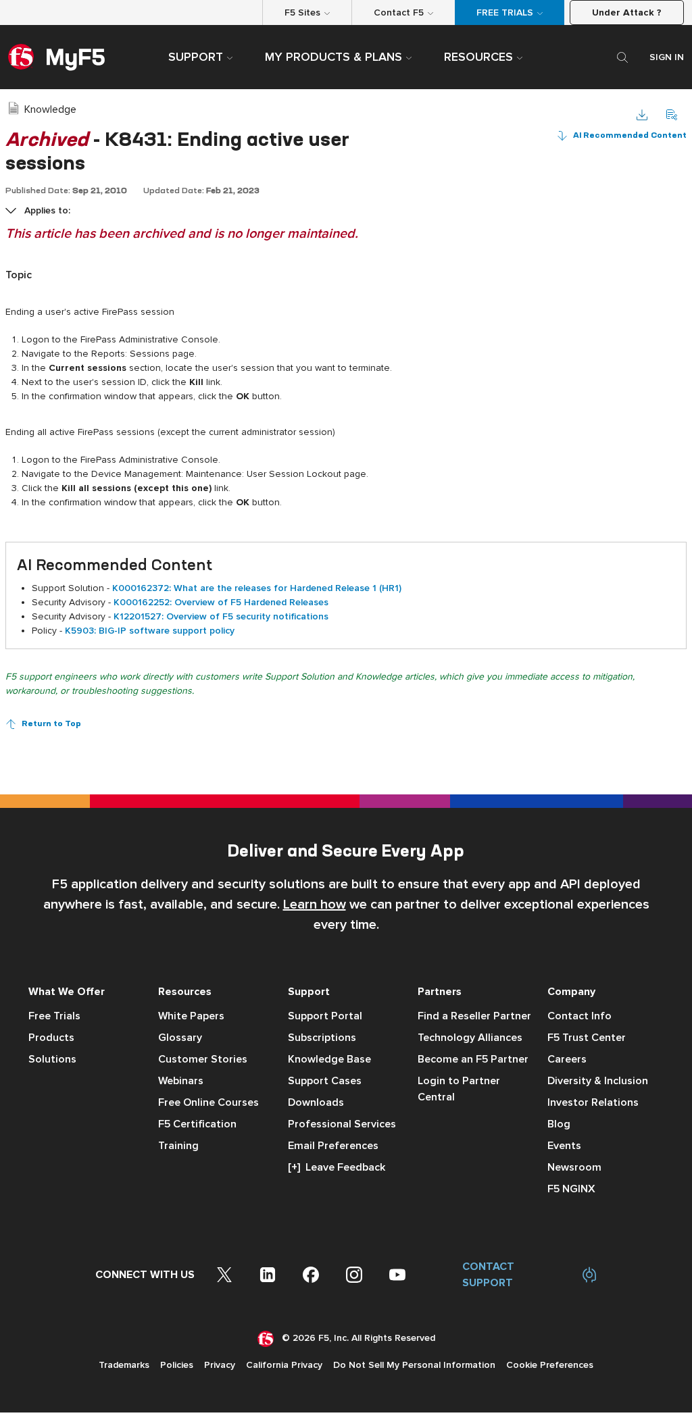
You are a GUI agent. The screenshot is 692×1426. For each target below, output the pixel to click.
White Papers (191, 1016)
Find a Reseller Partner (474, 1016)
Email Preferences (333, 1145)
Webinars (180, 1081)
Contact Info (579, 1016)
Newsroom (574, 1167)
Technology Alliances (470, 1037)
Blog (558, 1124)
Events (564, 1145)
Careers (567, 1059)
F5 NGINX (571, 1189)
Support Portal (325, 1016)
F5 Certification (197, 1124)
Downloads (316, 1102)
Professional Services (342, 1124)
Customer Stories (202, 1059)
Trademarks (124, 1365)
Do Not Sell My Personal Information (414, 1365)
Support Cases (325, 1081)
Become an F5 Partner (473, 1059)
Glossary (180, 1037)
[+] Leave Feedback (336, 1167)
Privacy (219, 1365)
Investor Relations (593, 1102)
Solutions (52, 1059)
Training (178, 1145)
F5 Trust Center (586, 1037)
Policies (176, 1365)
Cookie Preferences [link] (549, 1365)
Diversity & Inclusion (597, 1081)
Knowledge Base (329, 1059)
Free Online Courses (208, 1102)
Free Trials (54, 1016)
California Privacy (284, 1365)
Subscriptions (322, 1037)
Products (51, 1037)
